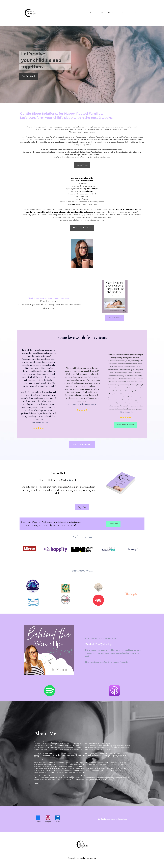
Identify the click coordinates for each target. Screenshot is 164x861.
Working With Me (107, 13)
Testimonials (124, 13)
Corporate (138, 13)
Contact (92, 13)
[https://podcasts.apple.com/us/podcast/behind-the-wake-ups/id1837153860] (114, 690)
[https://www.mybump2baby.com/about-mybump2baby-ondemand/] (33, 602)
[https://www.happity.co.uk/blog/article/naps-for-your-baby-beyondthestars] (55, 549)
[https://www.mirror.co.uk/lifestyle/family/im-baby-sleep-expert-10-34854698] (29, 549)
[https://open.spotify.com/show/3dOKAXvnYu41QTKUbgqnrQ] (49, 690)
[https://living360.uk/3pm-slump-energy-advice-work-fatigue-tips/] (134, 549)
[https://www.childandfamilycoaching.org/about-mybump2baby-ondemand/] (33, 586)
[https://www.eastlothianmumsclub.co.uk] (65, 588)
